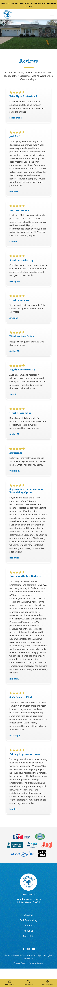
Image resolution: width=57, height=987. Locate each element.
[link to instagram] (28, 949)
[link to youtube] (33, 949)
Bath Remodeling (28, 920)
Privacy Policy (20, 963)
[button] (50, 14)
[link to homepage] (8, 14)
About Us (28, 930)
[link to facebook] (23, 949)
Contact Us (28, 936)
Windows (28, 914)
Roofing (28, 925)
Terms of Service (36, 963)
